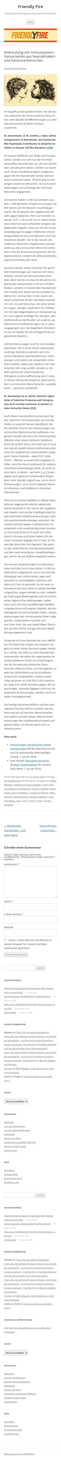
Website (8, 927)
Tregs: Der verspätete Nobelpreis (32, 1032)
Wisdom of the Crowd (15, 1146)
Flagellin (44, 788)
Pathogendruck (21, 796)
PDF (50, 147)
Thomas (8, 1068)
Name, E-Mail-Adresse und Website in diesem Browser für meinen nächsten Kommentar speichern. (28, 944)
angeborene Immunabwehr (28, 784)
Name (8, 901)
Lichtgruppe (10, 1012)
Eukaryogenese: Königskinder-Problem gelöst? (27, 996)
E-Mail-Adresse (13, 914)
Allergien (8, 784)
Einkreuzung (24, 788)
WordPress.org (11, 1182)
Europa (35, 788)
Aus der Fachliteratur (14, 1126)
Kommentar (11, 864)
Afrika (53, 780)
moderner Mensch (39, 792)
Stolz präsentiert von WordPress (19, 1453)
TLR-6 (40, 800)
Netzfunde (9, 1134)
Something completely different (20, 1142)
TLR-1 (25, 800)
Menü (30, 22)
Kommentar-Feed (13, 1178)
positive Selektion (38, 796)
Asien (45, 784)
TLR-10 (32, 800)
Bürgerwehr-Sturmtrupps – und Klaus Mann (15, 830)
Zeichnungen (10, 1150)
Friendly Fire (30, 6)
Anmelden (9, 1170)
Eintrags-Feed (11, 1174)
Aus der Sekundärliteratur (17, 1130)
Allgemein (9, 1122)
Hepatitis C (23, 792)
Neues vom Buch (12, 1138)
